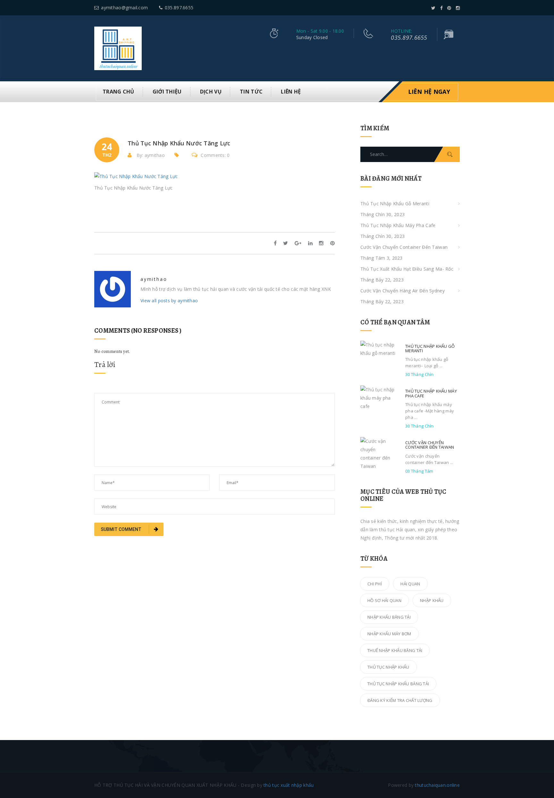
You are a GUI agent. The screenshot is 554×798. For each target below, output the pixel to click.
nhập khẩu (432, 600)
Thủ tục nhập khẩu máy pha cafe (397, 225)
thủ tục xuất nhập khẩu (289, 785)
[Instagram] (458, 8)
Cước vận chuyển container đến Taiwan (404, 247)
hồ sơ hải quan (384, 600)
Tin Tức (251, 91)
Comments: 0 (215, 155)
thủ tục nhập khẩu (388, 667)
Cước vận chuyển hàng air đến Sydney (402, 291)
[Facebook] (441, 8)
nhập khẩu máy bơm (389, 634)
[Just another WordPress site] (118, 48)
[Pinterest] (449, 8)
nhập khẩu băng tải (389, 617)
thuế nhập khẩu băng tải (394, 650)
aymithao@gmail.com (124, 7)
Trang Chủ (118, 91)
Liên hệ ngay (429, 91)
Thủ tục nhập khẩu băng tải (398, 684)
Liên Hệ (291, 91)
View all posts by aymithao (169, 300)
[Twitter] (433, 8)
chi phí (374, 584)
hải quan (410, 584)
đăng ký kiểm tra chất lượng (399, 700)
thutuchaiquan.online (437, 785)
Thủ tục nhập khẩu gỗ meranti (394, 203)
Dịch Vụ (211, 91)
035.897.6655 (179, 7)
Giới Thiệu (167, 91)
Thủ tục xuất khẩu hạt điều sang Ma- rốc (406, 269)
